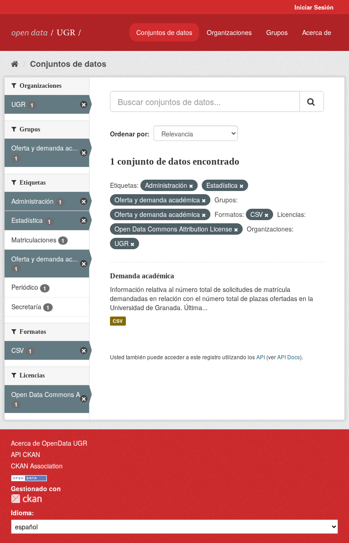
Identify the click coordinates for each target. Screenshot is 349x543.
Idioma (21, 512)
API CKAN (25, 454)
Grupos (277, 32)
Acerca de (316, 32)
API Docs (288, 357)
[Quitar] (191, 185)
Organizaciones (229, 32)
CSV (118, 320)
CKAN (26, 498)
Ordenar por (128, 133)
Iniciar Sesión (314, 7)
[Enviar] (311, 101)
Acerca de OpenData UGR (49, 442)
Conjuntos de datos (164, 32)
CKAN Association (37, 465)
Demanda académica (142, 276)
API (260, 357)
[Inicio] (15, 63)
